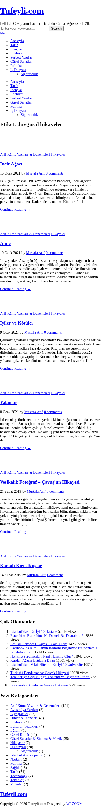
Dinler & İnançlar (23, 718)
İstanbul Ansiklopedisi (26, 755)
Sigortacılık (29, 74)
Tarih (14, 45)
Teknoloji (17, 780)
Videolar (16, 784)
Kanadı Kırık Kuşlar (21, 565)
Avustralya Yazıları (24, 710)
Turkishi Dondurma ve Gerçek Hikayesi (39, 673)
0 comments (54, 173)
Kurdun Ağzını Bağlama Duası (32, 660)
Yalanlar (8, 402)
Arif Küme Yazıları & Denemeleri (25, 154)
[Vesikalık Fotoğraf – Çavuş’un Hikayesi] (13, 468)
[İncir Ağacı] (13, 150)
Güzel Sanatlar (21, 62)
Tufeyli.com (22, 10)
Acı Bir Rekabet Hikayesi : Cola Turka (38, 644)
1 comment (55, 575)
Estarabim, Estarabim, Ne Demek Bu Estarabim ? (46, 636)
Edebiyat (16, 53)
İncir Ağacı (11, 164)
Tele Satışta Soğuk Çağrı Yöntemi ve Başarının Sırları (50, 677)
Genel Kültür (20, 735)
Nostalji (16, 759)
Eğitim (15, 730)
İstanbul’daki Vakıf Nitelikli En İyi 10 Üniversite (46, 665)
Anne (5, 243)
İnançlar (16, 49)
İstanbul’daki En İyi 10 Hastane (33, 632)
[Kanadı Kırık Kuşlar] (13, 552)
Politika (16, 66)
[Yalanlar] (13, 389)
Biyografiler (19, 714)
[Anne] (13, 230)
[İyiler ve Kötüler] (13, 309)
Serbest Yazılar (21, 57)
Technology (18, 776)
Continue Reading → (15, 209)
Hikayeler (58, 154)
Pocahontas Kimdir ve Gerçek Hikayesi (39, 685)
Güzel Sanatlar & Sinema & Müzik (36, 739)
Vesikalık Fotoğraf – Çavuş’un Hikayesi (40, 482)
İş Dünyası (18, 70)
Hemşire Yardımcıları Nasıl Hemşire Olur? (41, 656)
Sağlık (15, 768)
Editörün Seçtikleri (24, 726)
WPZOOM (74, 804)
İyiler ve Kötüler (16, 323)
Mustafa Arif (35, 173)
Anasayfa (17, 41)
